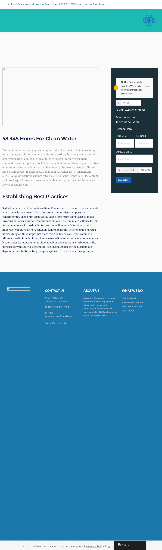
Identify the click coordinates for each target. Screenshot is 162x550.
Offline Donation (129, 122)
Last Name (141, 136)
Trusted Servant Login (56, 323)
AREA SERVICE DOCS (132, 306)
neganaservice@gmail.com (91, 4)
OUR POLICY (128, 310)
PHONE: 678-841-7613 (57, 306)
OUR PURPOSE (129, 298)
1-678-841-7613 (67, 4)
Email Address (124, 152)
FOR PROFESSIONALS (132, 302)
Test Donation (127, 117)
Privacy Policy (93, 546)
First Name (122, 136)
